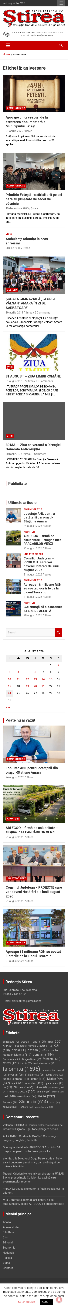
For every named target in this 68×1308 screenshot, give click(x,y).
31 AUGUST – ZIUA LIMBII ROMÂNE (33, 376)
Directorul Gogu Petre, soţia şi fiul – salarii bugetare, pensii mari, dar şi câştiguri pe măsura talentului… (32, 1162)
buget (21, 1045)
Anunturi (30, 532)
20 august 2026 (33, 615)
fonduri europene (44, 1063)
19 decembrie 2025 (17, 208)
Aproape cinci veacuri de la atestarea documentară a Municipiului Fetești (27, 121)
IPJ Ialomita (35, 1074)
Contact (8, 1268)
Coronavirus (12, 1059)
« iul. (8, 707)
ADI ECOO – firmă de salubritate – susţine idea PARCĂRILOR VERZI (42, 539)
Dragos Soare (31, 1059)
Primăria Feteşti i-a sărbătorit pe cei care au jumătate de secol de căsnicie (34, 199)
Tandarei (26, 1107)
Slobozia (33, 1101)
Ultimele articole (22, 502)
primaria (56, 1087)
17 (9, 686)
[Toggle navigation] (8, 45)
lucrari (38, 1079)
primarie (43, 1091)
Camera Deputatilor (40, 1046)
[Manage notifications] (59, 1300)
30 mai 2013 (13, 453)
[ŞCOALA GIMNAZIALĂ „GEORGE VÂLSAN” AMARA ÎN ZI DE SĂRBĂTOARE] (34, 275)
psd (9, 1096)
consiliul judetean (29, 1050)
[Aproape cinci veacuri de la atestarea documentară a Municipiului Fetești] (34, 93)
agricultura (11, 1042)
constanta (43, 1054)
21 (43, 686)
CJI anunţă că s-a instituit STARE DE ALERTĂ (43, 608)
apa (54, 1041)
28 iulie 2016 (13, 248)
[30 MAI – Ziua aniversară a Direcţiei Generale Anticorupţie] (34, 421)
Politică (7, 1257)
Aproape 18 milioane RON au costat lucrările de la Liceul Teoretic (42, 588)
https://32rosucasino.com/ (19, 1188)
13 (35, 679)
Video (9, 234)
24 (9, 693)
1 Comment (39, 453)
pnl (7, 1087)
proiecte (58, 1092)
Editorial (8, 1242)
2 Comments (42, 312)
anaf (39, 1041)
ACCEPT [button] (46, 1301)
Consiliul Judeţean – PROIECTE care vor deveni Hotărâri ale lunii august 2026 (41, 564)
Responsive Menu (61, 3)
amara (26, 1042)
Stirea (26, 248)
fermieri (51, 1059)
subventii (10, 1106)
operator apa (54, 1083)
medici (17, 1083)
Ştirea (28, 130)
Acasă (7, 1222)
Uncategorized (33, 554)
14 (43, 679)
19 (27, 686)
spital (55, 1102)
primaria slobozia (19, 1091)
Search (58, 632)
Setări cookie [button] (26, 1301)
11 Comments (44, 381)
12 (27, 679)
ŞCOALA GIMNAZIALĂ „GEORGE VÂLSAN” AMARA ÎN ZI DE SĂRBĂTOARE (31, 303)
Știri (10, 367)
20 (35, 686)
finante (26, 1063)
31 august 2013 (15, 381)
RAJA (46, 1096)
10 (9, 679)
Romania (10, 1102)
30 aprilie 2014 (14, 312)
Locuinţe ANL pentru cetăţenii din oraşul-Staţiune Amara (39, 517)
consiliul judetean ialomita (30, 1052)
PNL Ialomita (23, 1087)
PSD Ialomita (26, 1096)
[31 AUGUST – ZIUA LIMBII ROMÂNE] (34, 352)
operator (34, 1083)
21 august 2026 (33, 548)
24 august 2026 (33, 525)
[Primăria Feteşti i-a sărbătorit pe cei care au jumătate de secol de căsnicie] (34, 171)
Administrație (16, 108)
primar (41, 1087)
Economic (9, 1247)
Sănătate (8, 1232)
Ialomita (21, 1069)
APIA (8, 1045)
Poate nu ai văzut (20, 720)
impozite (48, 1070)
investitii (16, 1074)
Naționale (9, 1252)
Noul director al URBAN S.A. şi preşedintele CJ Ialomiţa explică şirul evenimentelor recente (33, 1177)
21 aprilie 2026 (14, 130)
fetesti (11, 1063)
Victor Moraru (44, 1107)
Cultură (12, 290)
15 (50, 679)
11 (18, 679)
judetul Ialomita (16, 1079)
